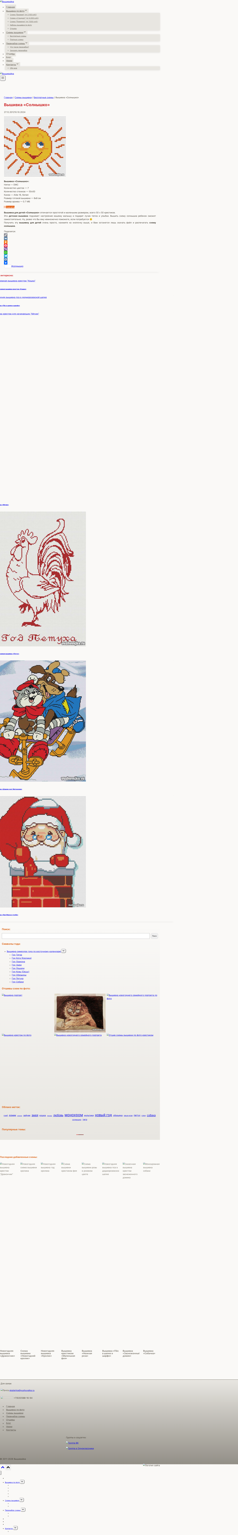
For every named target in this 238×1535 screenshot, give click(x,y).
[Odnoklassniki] (80, 242)
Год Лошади (18, 968)
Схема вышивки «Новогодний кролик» (27, 1354)
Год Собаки (18, 982)
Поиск (154, 936)
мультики (89, 1115)
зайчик (26, 1115)
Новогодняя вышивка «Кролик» (47, 1353)
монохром (74, 1115)
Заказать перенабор (18, 50)
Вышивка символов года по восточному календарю (34, 951)
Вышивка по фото (15, 1409)
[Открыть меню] (3, 78)
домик (12, 1115)
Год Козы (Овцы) (20, 971)
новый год (103, 1115)
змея (35, 1115)
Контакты (11, 1430)
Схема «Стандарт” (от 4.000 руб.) (24, 18)
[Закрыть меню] (0, 1473)
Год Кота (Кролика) (22, 958)
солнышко (17, 266)
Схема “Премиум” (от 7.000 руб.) (24, 21)
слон (144, 1115)
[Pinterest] (80, 245)
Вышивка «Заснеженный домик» (131, 1353)
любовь (58, 1115)
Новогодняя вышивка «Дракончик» (7, 1353)
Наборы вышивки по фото (21, 25)
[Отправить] (80, 263)
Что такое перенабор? (19, 47)
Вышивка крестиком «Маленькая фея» (68, 1354)
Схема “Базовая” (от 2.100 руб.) (23, 15)
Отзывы (13, 28)
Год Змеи (17, 965)
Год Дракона (18, 961)
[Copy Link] (80, 235)
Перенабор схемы (15, 1416)
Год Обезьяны (19, 975)
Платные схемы (16, 39)
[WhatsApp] (80, 252)
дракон (19, 1116)
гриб (6, 1115)
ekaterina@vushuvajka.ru (21, 1390)
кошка (42, 1115)
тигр (85, 1119)
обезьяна (118, 1115)
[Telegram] (80, 256)
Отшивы (10, 54)
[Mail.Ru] (80, 259)
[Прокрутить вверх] (2, 1467)
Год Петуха (17, 978)
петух (137, 1115)
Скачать (10, 207)
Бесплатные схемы (18, 36)
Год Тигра (17, 955)
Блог (8, 57)
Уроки (9, 60)
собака (151, 1115)
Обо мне (13, 68)
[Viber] (80, 249)
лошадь (49, 1116)
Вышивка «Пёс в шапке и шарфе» (110, 1353)
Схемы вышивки (14, 1413)
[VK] (80, 238)
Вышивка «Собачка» (149, 1352)
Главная (10, 7)
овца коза (128, 1115)
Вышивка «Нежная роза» (87, 1353)
